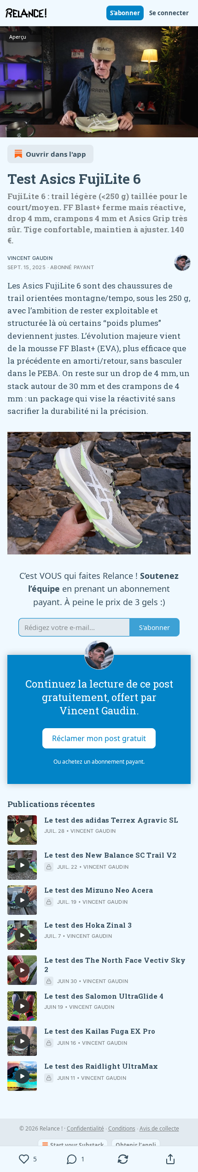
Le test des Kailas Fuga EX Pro (99, 1031)
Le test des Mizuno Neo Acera (98, 890)
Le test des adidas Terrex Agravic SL (111, 820)
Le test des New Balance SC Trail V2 (110, 855)
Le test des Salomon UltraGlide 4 (103, 996)
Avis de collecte (159, 1128)
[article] (99, 830)
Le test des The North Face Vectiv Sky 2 (115, 964)
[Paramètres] (188, 127)
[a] (22, 830)
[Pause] (10, 127)
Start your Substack (77, 1145)
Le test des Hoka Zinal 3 (88, 925)
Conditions (121, 1128)
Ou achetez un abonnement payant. (99, 762)
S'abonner (125, 13)
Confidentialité (85, 1128)
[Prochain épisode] (30, 127)
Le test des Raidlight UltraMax (101, 1066)
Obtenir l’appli (136, 1145)
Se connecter (169, 13)
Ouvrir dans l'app (56, 154)
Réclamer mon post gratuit (99, 738)
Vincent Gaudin (29, 258)
